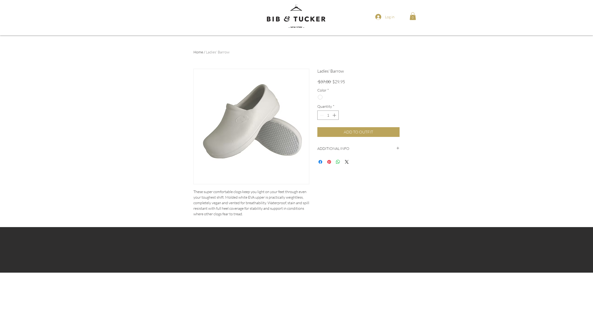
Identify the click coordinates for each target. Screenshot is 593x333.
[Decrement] (321, 115)
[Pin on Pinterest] (329, 162)
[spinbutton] (328, 115)
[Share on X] (347, 162)
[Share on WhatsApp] (338, 162)
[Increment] (334, 115)
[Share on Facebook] (320, 162)
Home (198, 52)
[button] (413, 16)
